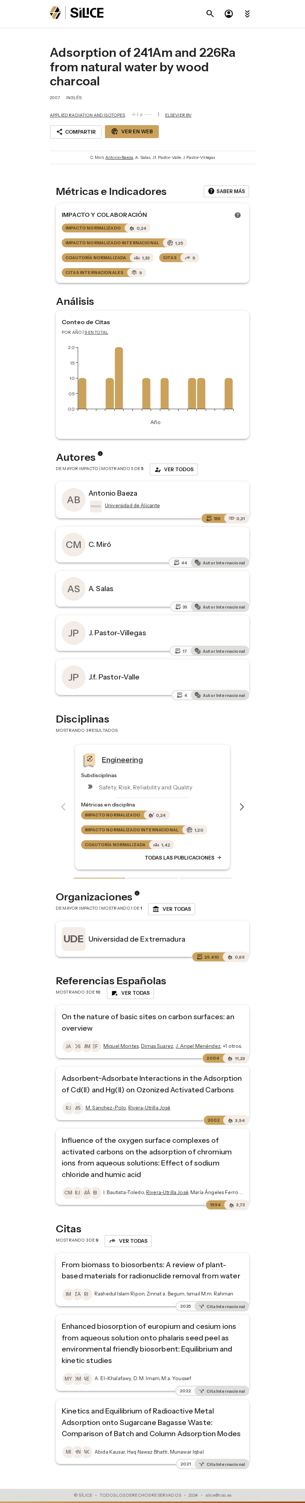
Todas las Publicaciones (201, 858)
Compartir (76, 131)
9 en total (97, 332)
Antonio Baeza (119, 157)
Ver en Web (132, 131)
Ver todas (171, 909)
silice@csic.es (218, 1495)
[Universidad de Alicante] (95, 506)
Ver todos (174, 469)
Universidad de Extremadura (137, 939)
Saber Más (226, 191)
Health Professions (152, 759)
